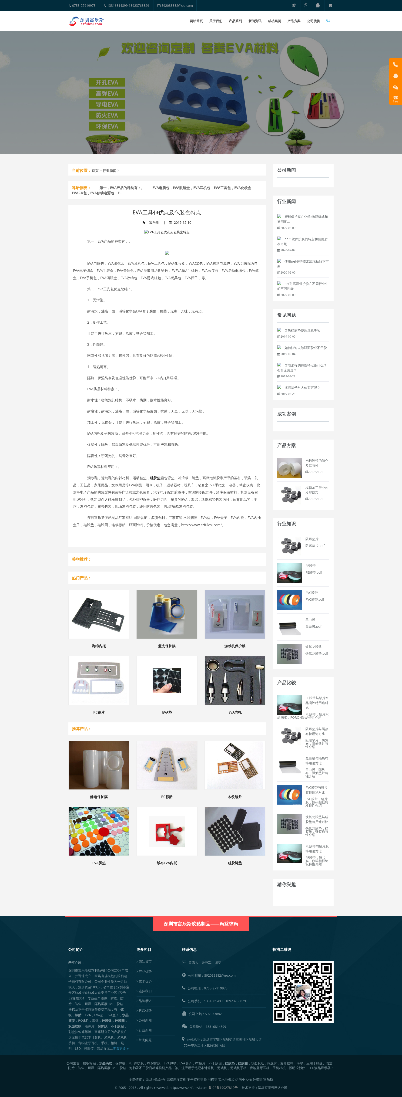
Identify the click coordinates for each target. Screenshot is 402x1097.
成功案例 (274, 21)
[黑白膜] (289, 626)
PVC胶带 (311, 592)
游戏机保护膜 (234, 645)
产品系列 (235, 21)
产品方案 (294, 21)
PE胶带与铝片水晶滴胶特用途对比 (317, 703)
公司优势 (313, 21)
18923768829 (235, 1001)
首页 (95, 170)
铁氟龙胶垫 (313, 646)
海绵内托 (99, 645)
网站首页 (196, 21)
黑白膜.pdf (313, 626)
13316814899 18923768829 (127, 5)
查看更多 (120, 1048)
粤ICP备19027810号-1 (224, 1087)
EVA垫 (167, 712)
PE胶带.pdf (313, 572)
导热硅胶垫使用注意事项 (302, 330)
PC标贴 (167, 796)
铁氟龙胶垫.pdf (316, 653)
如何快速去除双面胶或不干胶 (306, 347)
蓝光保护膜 (167, 645)
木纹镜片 (235, 796)
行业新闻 (110, 170)
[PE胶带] (289, 573)
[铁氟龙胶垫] (289, 653)
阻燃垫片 (311, 539)
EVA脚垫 (99, 862)
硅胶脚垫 (235, 862)
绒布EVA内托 (167, 862)
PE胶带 (310, 565)
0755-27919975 (83, 5)
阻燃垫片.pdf (315, 545)
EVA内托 (235, 712)
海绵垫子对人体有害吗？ (302, 387)
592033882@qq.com (177, 5)
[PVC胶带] (289, 599)
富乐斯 (154, 222)
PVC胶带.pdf (314, 599)
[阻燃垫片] (289, 546)
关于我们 (215, 21)
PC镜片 (99, 712)
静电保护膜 (99, 796)
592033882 (213, 1014)
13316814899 (214, 1001)
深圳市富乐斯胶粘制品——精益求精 (201, 924)
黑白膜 (310, 619)
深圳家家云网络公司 (272, 1087)
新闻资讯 (254, 21)
